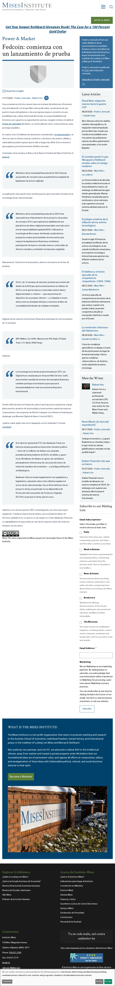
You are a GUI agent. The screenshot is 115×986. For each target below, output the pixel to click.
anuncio (5, 157)
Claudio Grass (89, 116)
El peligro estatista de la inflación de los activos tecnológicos (95, 222)
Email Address (88, 648)
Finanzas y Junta (67, 899)
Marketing (85, 662)
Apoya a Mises (66, 908)
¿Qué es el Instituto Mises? (72, 877)
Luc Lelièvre (87, 175)
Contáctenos (66, 917)
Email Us (6, 963)
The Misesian (90, 622)
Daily (86, 532)
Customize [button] (7, 981)
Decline (99, 981)
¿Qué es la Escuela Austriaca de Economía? (21, 881)
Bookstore (89, 598)
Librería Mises (66, 895)
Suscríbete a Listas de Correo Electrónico (79, 904)
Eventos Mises (66, 890)
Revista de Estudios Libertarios (16, 890)
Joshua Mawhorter (90, 290)
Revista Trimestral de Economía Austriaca (21, 886)
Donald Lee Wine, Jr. (91, 339)
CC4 (86, 70)
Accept (108, 981)
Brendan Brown (89, 234)
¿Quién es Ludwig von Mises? (15, 877)
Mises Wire (99, 171)
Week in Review (92, 549)
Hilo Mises (6, 895)
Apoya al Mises (102, 20)
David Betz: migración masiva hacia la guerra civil (94, 104)
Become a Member (21, 776)
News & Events (91, 574)
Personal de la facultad (70, 922)
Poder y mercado (22, 98)
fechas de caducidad (11, 124)
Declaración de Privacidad (72, 913)
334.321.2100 (15, 953)
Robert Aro (37, 98)
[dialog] (57, 977)
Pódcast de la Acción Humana (16, 899)
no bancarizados (62, 135)
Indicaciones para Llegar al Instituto (76, 881)
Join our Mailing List (11, 968)
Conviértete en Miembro (71, 886)
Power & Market (18, 39)
